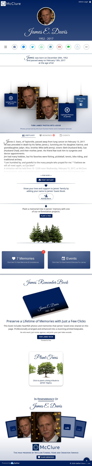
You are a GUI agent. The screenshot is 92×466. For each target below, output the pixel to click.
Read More (46, 175)
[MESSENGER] (23, 47)
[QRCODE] (5, 47)
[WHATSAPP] (41, 47)
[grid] (46, 103)
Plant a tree (46, 216)
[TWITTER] (32, 47)
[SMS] (68, 47)
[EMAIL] (59, 47)
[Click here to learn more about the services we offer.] (46, 447)
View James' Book (46, 337)
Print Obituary (47, 180)
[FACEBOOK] (14, 47)
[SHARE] (77, 47)
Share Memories (47, 457)
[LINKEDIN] (50, 47)
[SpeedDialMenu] (86, 460)
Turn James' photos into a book (46, 125)
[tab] (28, 135)
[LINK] (86, 47)
